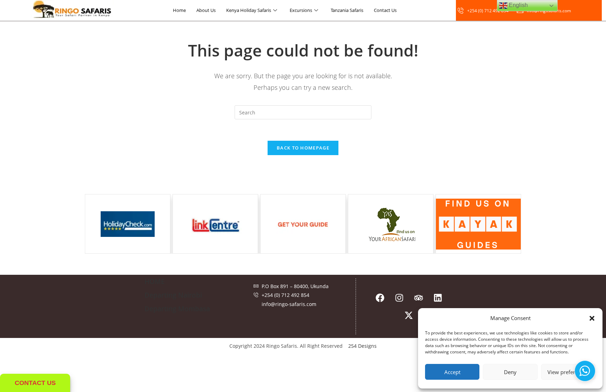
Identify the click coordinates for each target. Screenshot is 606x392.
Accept (452, 372)
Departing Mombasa (177, 308)
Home (179, 10)
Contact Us (385, 10)
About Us (206, 10)
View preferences (568, 372)
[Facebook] (380, 297)
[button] (591, 318)
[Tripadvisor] (418, 297)
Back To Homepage (303, 148)
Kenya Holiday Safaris (248, 10)
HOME (154, 281)
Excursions (301, 10)
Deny (510, 372)
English (517, 5)
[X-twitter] (409, 315)
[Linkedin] (437, 297)
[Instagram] (399, 297)
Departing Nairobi (173, 295)
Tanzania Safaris (347, 10)
